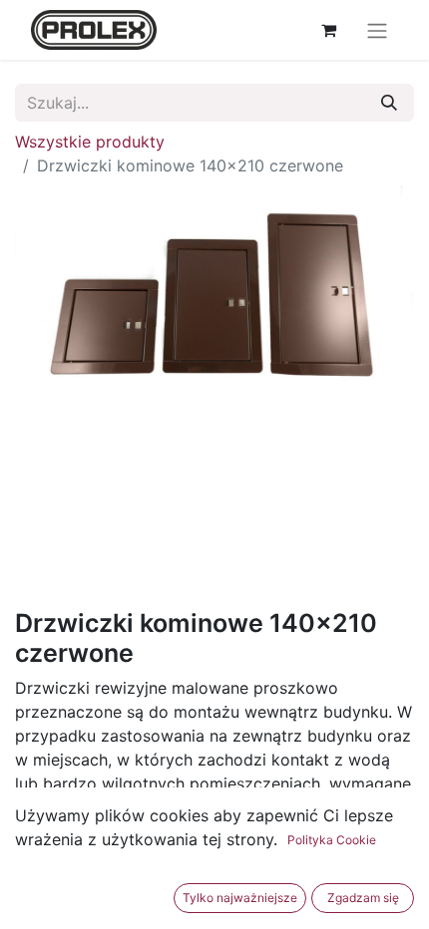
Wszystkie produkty (90, 142)
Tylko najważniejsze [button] (240, 897)
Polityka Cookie (331, 839)
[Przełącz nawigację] (377, 30)
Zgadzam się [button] (363, 897)
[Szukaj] (389, 103)
